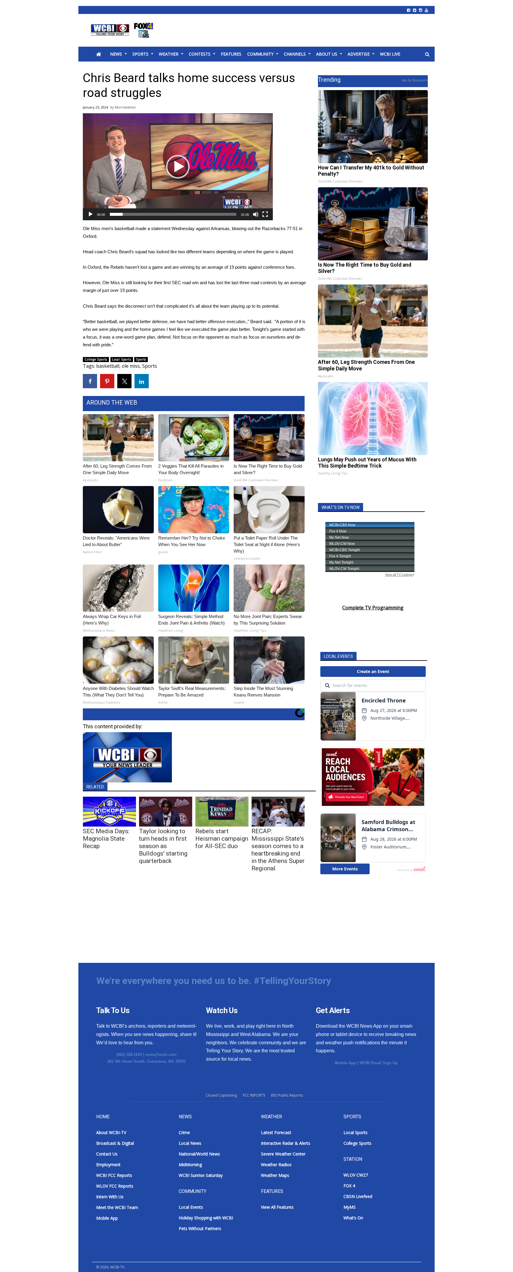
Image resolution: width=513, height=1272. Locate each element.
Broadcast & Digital (115, 1143)
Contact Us (107, 1154)
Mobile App (345, 1063)
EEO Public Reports (287, 1095)
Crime (184, 1132)
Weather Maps (275, 1175)
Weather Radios (276, 1164)
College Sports (96, 359)
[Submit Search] (427, 54)
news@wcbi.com (161, 1054)
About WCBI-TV (111, 1132)
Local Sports (121, 359)
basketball (107, 366)
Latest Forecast (276, 1132)
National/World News (199, 1154)
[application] (178, 166)
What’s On (353, 1218)
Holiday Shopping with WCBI (206, 1218)
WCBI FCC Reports (114, 1175)
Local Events (191, 1207)
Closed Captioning (221, 1095)
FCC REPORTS (254, 1095)
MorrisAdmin (125, 107)
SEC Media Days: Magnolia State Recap (106, 839)
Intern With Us (110, 1196)
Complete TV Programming (372, 607)
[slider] (173, 214)
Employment (108, 1164)
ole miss (131, 366)
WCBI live (390, 54)
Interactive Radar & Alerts (285, 1143)
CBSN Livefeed (357, 1196)
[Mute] (256, 214)
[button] (178, 167)
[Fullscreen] (265, 214)
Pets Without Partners (200, 1228)
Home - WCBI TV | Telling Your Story (123, 30)
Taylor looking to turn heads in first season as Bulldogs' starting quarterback (163, 846)
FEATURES (231, 54)
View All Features (277, 1207)
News (116, 54)
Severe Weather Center (283, 1154)
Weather (168, 54)
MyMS (349, 1207)
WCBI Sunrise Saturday (201, 1175)
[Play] (91, 214)
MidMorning (190, 1164)
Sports (140, 54)
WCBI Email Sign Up (379, 1063)
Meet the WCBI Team (117, 1207)
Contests (199, 54)
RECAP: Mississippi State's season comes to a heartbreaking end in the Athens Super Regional (278, 850)
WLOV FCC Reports (114, 1186)
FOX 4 (349, 1185)
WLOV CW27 (355, 1175)
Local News (190, 1143)
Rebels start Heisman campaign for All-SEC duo (221, 839)
